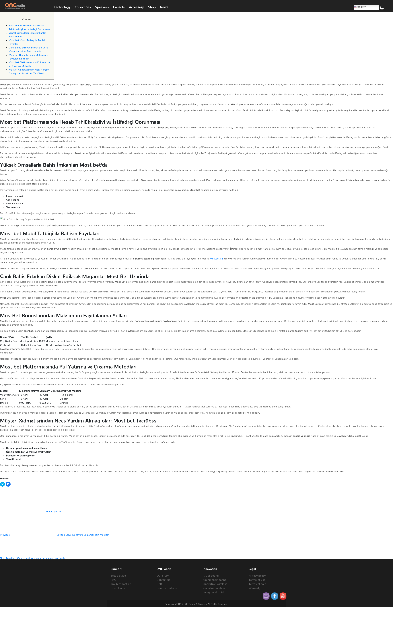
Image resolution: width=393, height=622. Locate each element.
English (361, 6)
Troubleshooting (121, 583)
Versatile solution (214, 587)
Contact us (163, 579)
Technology (62, 6)
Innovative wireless (215, 583)
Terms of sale (257, 583)
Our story (163, 575)
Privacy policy (257, 575)
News (164, 6)
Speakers (102, 6)
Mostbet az (216, 258)
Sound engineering (214, 579)
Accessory (136, 6)
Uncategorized (54, 511)
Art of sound (211, 575)
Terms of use (257, 579)
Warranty (255, 587)
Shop (152, 6)
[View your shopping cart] (384, 9)
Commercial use (167, 587)
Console (119, 6)
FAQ (113, 579)
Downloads (118, 587)
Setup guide (118, 575)
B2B (159, 583)
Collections (83, 6)
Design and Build (213, 591)
